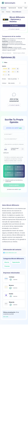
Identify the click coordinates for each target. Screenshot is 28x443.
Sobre (26, 8)
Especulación (16, 262)
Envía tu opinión (14, 185)
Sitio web (5, 316)
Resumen (3, 8)
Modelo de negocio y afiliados (19, 53)
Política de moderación (6, 53)
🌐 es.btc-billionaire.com (10, 252)
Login (20, 128)
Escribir (20, 8)
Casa (3, 11)
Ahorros (6, 262)
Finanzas (8, 11)
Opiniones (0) (12, 8)
